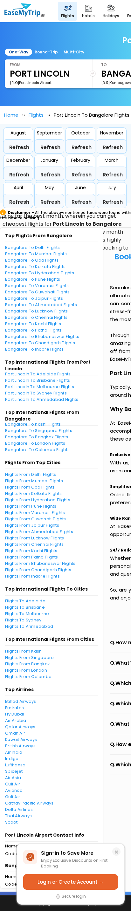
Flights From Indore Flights (32, 576)
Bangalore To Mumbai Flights (36, 254)
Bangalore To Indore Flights (34, 349)
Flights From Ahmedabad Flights (39, 532)
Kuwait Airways (21, 739)
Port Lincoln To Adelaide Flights (38, 374)
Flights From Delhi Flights (30, 474)
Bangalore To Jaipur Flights (34, 298)
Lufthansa (15, 765)
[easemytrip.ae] (25, 11)
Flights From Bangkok (27, 664)
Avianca (14, 790)
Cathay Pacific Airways (29, 803)
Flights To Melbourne (27, 614)
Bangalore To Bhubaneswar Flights (42, 336)
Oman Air (15, 733)
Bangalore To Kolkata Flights (35, 267)
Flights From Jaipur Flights (32, 525)
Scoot (11, 822)
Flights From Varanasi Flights (35, 513)
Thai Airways (18, 816)
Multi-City (74, 52)
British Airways (20, 746)
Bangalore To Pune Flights (32, 279)
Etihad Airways (20, 701)
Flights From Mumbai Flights (34, 481)
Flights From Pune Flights (31, 506)
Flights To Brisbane (25, 607)
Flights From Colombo (28, 677)
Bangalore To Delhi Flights (32, 247)
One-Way (18, 52)
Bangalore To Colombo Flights (37, 450)
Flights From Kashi (24, 651)
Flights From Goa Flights (30, 487)
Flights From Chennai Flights (34, 544)
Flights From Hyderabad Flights (37, 500)
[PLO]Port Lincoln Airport (31, 82)
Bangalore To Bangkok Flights (36, 437)
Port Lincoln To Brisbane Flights (37, 380)
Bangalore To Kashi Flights (33, 424)
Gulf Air (12, 784)
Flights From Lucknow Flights (34, 538)
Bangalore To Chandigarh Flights (40, 343)
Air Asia (13, 778)
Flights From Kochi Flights (31, 551)
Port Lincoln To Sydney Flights (36, 393)
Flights (36, 115)
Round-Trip (46, 52)
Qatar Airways (20, 727)
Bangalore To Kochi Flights (33, 324)
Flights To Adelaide (25, 601)
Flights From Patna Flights (31, 557)
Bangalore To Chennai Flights (36, 317)
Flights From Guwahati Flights (35, 519)
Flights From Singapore (29, 657)
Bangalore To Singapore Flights (38, 431)
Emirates (14, 708)
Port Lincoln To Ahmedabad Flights (42, 399)
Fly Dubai (14, 714)
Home (11, 115)
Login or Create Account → (71, 882)
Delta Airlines (19, 809)
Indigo (12, 759)
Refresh (19, 147)
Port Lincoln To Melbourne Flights (39, 387)
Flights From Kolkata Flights (33, 493)
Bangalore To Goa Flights (32, 260)
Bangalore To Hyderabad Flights (39, 273)
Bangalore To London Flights (35, 443)
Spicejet (14, 771)
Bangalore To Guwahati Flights (37, 292)
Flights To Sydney (23, 620)
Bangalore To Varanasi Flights (37, 286)
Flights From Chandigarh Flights (38, 570)
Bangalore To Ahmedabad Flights (41, 305)
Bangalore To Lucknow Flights (36, 311)
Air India (13, 752)
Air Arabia (15, 720)
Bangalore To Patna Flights (33, 330)
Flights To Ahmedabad (29, 626)
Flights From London (26, 670)
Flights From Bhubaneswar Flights (40, 563)
